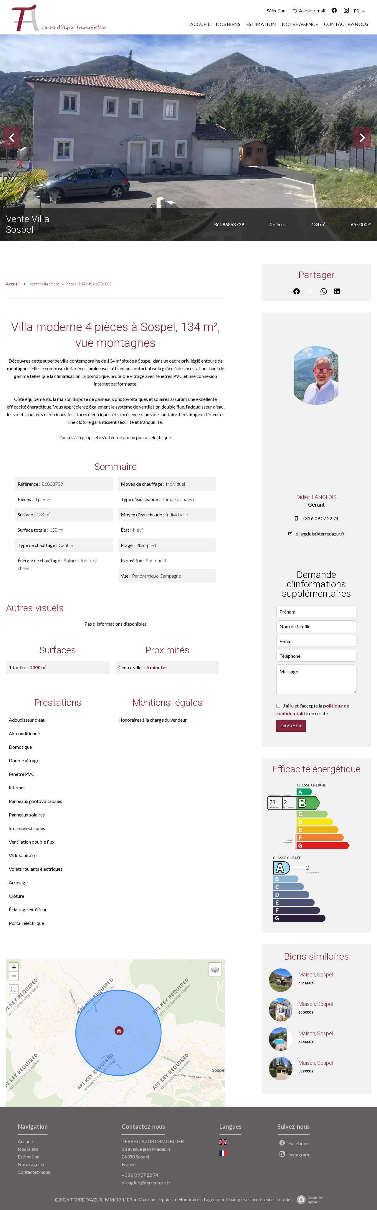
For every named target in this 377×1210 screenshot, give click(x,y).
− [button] (14, 976)
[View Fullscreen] (13, 989)
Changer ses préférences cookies (259, 1199)
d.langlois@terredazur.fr (320, 533)
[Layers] (215, 969)
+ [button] (14, 967)
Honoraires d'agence (199, 1199)
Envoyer (291, 726)
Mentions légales (155, 1199)
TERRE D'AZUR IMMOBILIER (153, 1141)
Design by (315, 1199)
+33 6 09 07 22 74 (320, 518)
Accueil (12, 283)
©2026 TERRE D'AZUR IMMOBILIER (93, 1199)
